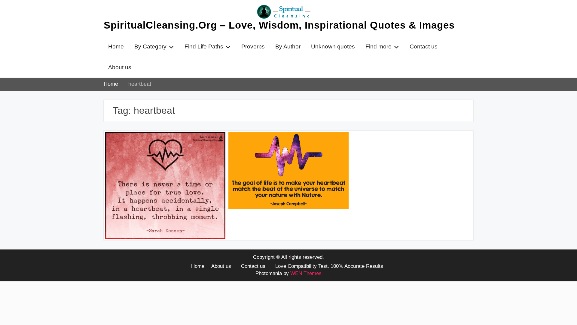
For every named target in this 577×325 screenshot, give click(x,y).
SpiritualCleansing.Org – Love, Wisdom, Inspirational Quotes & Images (279, 25)
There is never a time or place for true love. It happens (161, 145)
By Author (288, 46)
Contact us (424, 46)
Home (116, 46)
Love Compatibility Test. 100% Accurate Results (329, 266)
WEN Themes (306, 273)
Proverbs (253, 46)
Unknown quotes (333, 46)
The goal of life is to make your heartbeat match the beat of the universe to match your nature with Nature (288, 148)
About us (119, 67)
